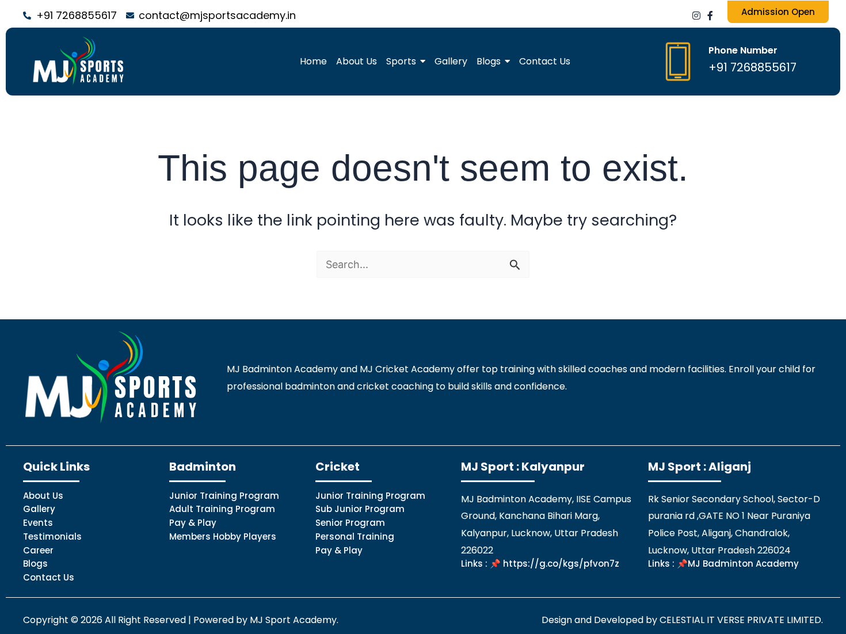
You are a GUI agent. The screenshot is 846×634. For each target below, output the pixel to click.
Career (38, 550)
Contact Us (48, 577)
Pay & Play (192, 523)
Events (38, 523)
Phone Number (743, 50)
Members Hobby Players (222, 536)
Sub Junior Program (360, 509)
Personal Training (354, 536)
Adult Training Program (222, 509)
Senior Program (350, 523)
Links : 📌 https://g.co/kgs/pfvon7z (540, 563)
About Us (43, 496)
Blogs (35, 563)
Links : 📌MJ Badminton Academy (723, 563)
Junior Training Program (224, 496)
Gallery (39, 509)
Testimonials (52, 536)
